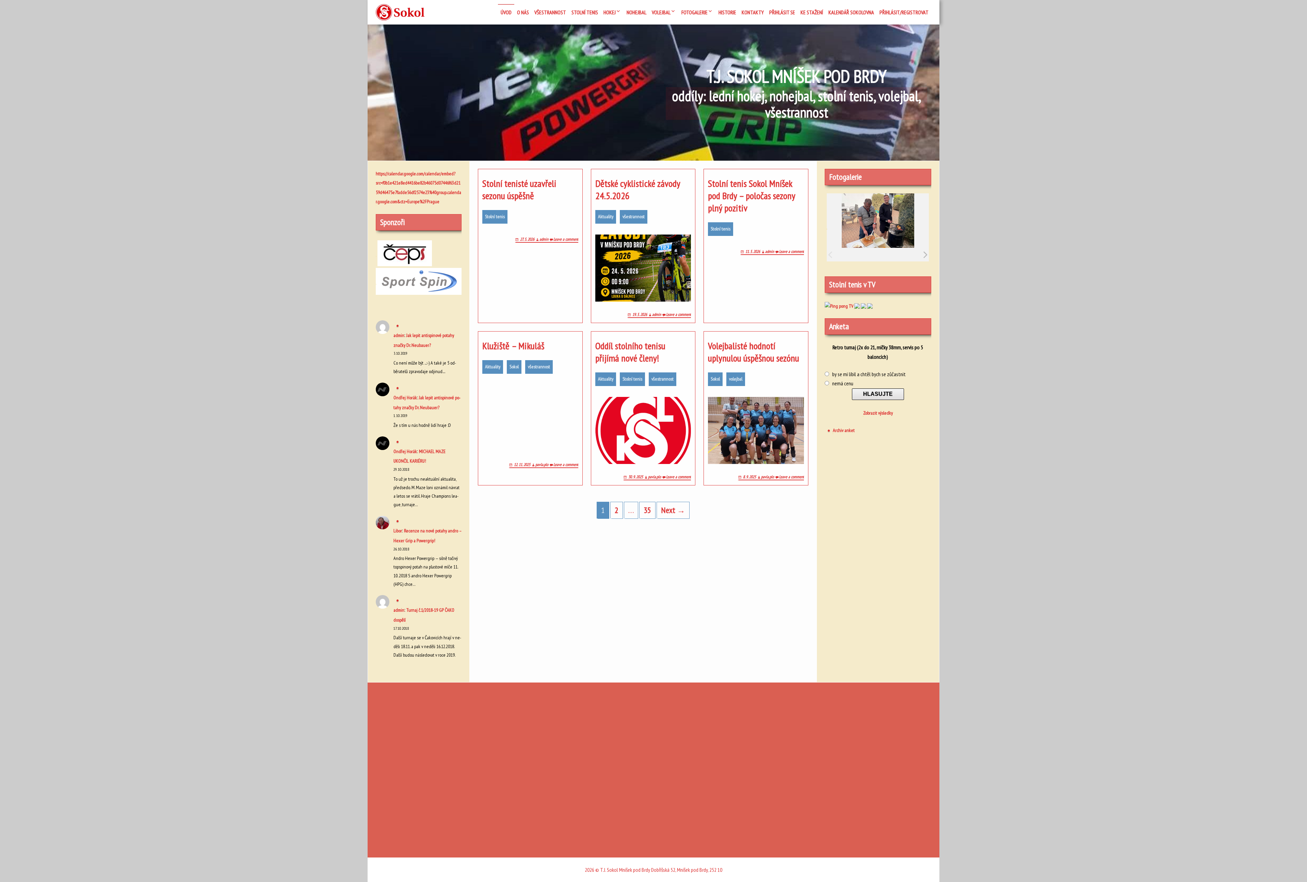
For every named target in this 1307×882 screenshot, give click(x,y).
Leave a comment (565, 239)
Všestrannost (550, 12)
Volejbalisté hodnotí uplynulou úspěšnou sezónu (753, 352)
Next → (673, 510)
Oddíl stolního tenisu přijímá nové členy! (630, 352)
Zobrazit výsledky (878, 413)
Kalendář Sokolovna (851, 12)
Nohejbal (636, 12)
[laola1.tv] (870, 306)
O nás (523, 12)
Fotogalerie (694, 12)
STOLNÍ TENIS (584, 12)
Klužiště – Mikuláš (513, 346)
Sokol (514, 367)
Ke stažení (812, 12)
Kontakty (753, 12)
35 (647, 510)
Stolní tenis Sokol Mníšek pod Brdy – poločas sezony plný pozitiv (751, 195)
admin (543, 239)
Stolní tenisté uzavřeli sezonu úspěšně (519, 189)
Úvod (506, 12)
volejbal (735, 379)
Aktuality (605, 216)
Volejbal (661, 12)
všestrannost (634, 216)
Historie (727, 12)
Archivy (489, 821)
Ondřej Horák (405, 398)
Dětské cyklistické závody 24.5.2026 (637, 189)
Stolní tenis (495, 216)
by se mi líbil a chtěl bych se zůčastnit (869, 374)
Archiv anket (844, 430)
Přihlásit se (782, 12)
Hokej (609, 12)
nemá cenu (842, 383)
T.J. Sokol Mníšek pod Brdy (797, 76)
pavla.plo (541, 464)
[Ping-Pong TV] (863, 306)
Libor (397, 531)
